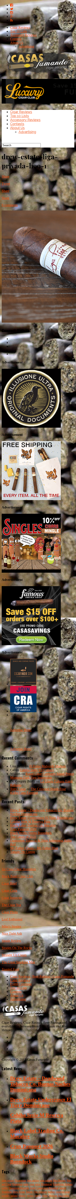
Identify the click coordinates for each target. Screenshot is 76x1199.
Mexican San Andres (59, 1195)
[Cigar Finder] (23, 684)
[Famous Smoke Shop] (31, 644)
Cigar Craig (9, 890)
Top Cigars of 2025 (23, 836)
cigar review (8, 1180)
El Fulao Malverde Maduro (47, 766)
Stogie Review (11, 940)
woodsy (6, 1195)
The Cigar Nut (11, 905)
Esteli (32, 1188)
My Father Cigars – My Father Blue (34, 848)
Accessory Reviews (23, 35)
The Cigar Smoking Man (18, 962)
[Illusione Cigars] (31, 426)
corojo (38, 1195)
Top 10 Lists (18, 31)
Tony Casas (18, 789)
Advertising (26, 46)
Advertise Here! (20, 730)
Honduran (7, 1191)
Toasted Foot (10, 969)
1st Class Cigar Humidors (19, 869)
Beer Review (59, 1180)
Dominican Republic (19, 1188)
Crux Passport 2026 (23, 829)
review (30, 1195)
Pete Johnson (40, 1191)
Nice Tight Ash (12, 933)
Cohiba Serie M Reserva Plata (30, 821)
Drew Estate (19, 1191)
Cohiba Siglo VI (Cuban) (37, 770)
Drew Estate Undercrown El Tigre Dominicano (41, 818)
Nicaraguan (20, 1180)
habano (14, 1195)
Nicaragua (17, 1184)
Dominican (46, 1184)
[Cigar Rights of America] (23, 711)
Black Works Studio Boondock (31, 833)
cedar (25, 1184)
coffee (5, 1188)
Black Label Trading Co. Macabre (33, 825)
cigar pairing (46, 1180)
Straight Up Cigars (14, 955)
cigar (31, 1184)
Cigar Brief (9, 883)
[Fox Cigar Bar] (31, 499)
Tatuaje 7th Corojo (22, 852)
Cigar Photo (10, 912)
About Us (16, 42)
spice (37, 1184)
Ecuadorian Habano (62, 1184)
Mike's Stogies (11, 926)
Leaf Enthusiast (12, 919)
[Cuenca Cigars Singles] (31, 571)
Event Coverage (21, 984)
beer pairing (33, 1180)
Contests (16, 39)
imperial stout (63, 1191)
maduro (51, 1191)
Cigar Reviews (20, 27)
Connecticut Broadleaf (47, 1188)
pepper (62, 1188)
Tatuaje (29, 1191)
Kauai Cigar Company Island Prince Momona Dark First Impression (42, 775)
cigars (45, 1195)
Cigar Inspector (12, 898)
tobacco (22, 1195)
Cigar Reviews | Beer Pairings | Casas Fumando (42, 976)
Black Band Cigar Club (17, 876)
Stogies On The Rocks (17, 948)
